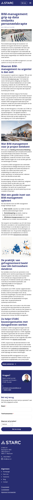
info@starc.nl (7, 459)
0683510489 (7, 390)
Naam (3, 406)
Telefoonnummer (7, 414)
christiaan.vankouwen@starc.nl (11, 388)
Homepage (6, 471)
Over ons (5, 474)
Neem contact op (8, 364)
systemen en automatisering (19, 348)
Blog (4, 479)
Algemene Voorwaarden (8, 492)
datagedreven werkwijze (20, 235)
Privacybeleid (5, 487)
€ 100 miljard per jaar (12, 79)
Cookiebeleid (5, 490)
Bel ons (24, 3)
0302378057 (7, 457)
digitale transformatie (19, 339)
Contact (5, 482)
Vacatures (6, 477)
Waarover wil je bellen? (8, 421)
